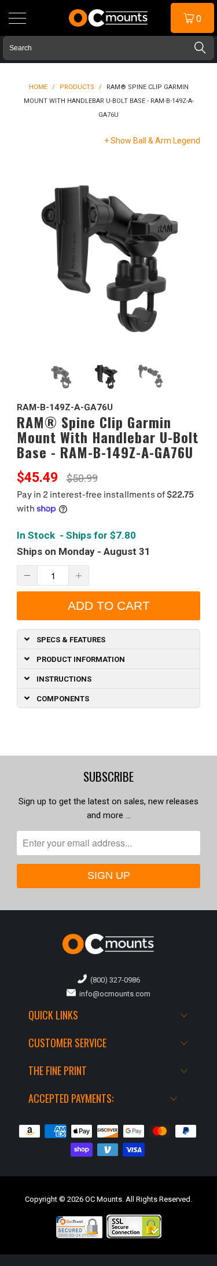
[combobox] (108, 48)
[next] (189, 251)
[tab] (109, 639)
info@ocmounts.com (113, 993)
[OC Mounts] (108, 18)
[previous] (27, 251)
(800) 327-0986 (113, 980)
